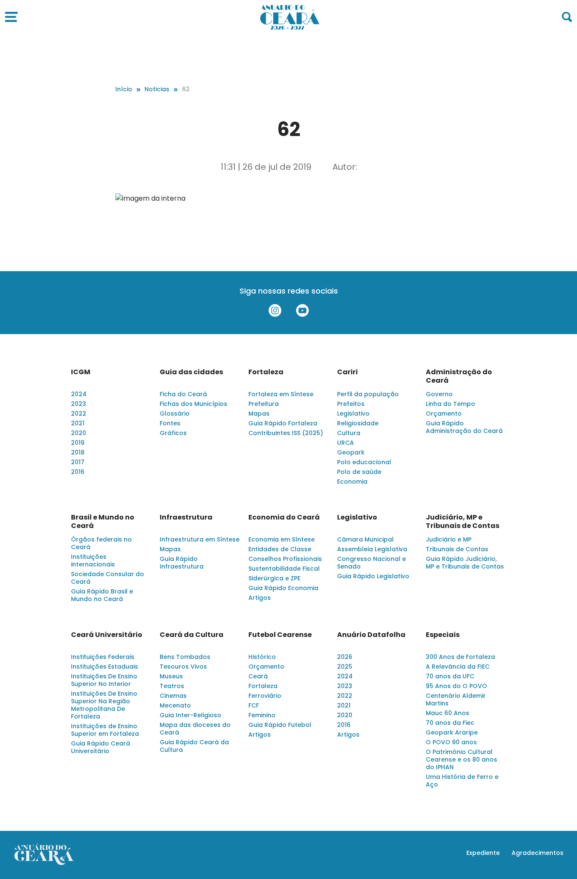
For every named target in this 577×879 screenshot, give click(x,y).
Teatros (172, 686)
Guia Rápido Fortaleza (282, 423)
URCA (345, 442)
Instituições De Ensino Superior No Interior (104, 680)
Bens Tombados (185, 657)
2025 (344, 666)
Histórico (262, 657)
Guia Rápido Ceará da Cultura (194, 746)
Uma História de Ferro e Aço (462, 780)
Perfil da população (368, 394)
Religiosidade (357, 423)
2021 (77, 423)
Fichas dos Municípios (193, 404)
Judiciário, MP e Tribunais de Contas (462, 521)
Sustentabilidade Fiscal (284, 568)
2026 (344, 657)
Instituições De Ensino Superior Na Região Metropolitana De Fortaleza (104, 705)
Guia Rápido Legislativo (373, 576)
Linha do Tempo (450, 404)
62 (186, 89)
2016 (77, 472)
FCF (253, 705)
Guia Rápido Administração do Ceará (464, 427)
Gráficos (173, 433)
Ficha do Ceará (183, 394)
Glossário (175, 413)
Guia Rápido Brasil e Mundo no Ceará (102, 595)
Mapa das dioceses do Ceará (195, 728)
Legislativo (353, 413)
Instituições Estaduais (104, 666)
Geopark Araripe (452, 732)
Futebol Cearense (280, 635)
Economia (352, 481)
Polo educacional (364, 462)
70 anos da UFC (450, 676)
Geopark (351, 452)
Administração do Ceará (459, 376)
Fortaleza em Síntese (280, 394)
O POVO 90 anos (451, 742)
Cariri (347, 372)
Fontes (170, 423)
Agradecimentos (537, 853)
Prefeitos (351, 404)
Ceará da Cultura (191, 635)
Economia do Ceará (284, 517)
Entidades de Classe (279, 549)
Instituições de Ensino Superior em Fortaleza (105, 729)
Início (123, 89)
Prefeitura (263, 404)
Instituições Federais (102, 657)
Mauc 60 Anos (447, 713)
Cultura (348, 433)
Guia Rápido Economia (283, 588)
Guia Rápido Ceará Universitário (100, 747)
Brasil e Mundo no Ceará (102, 521)
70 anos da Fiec (450, 723)
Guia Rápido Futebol (279, 725)
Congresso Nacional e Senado (371, 562)
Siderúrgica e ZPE (274, 578)
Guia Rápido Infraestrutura (182, 562)
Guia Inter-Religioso (190, 715)
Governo (439, 394)
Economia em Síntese (281, 539)
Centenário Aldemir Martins (456, 699)
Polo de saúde (359, 472)
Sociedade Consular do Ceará (107, 577)
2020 (78, 433)
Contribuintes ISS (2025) (285, 433)
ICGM (80, 372)
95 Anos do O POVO (456, 686)
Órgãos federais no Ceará (101, 543)
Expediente (483, 853)
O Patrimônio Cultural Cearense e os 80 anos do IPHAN (461, 759)
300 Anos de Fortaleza (460, 657)
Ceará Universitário (106, 635)
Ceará (258, 676)
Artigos (259, 597)
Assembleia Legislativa (372, 549)
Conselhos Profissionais (285, 559)
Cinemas (173, 695)
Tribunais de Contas (457, 549)
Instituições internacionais (93, 560)
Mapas (258, 413)
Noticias (156, 89)
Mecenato (175, 705)
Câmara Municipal (365, 539)
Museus (171, 676)
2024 (79, 394)
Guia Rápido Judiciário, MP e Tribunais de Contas (465, 562)
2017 (77, 462)
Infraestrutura (186, 517)
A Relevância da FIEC (458, 666)
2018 (77, 452)
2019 (77, 442)
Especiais (443, 635)
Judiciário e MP (448, 539)
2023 (78, 404)
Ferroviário (264, 695)
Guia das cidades (191, 372)
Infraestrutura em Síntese (200, 539)
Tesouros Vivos (183, 666)
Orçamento (444, 413)
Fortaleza (265, 372)
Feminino (261, 715)
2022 (78, 413)
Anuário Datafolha (371, 635)
